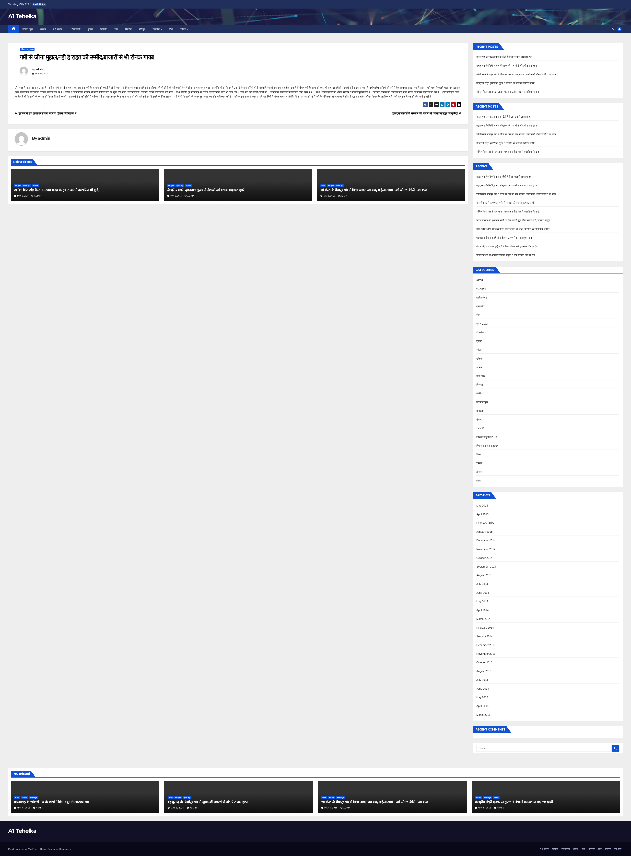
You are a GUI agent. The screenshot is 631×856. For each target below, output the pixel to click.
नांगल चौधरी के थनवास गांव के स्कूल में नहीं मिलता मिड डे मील (506, 255)
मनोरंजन (480, 410)
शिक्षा (171, 29)
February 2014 (485, 627)
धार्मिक (479, 367)
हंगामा (479, 472)
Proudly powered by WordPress (23, 849)
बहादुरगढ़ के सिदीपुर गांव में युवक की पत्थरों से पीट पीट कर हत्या (506, 65)
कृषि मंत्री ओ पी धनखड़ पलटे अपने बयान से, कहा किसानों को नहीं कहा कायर (513, 229)
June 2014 (482, 592)
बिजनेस (128, 29)
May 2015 (482, 505)
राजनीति (157, 29)
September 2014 (486, 566)
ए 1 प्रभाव (58, 29)
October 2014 (484, 558)
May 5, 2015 (24, 808)
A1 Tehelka (22, 16)
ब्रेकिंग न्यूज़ (28, 29)
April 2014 (482, 610)
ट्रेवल (479, 341)
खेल (116, 29)
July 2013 (482, 680)
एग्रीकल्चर (481, 297)
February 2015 (485, 523)
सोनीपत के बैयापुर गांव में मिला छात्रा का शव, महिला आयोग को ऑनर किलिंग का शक (373, 189)
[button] (613, 29)
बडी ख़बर (18, 185)
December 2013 (486, 645)
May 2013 (482, 697)
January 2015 (484, 531)
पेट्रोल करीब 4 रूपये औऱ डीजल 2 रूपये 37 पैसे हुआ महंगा (504, 237)
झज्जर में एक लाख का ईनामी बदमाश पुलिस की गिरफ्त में (47, 113)
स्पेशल (183, 29)
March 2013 (483, 714)
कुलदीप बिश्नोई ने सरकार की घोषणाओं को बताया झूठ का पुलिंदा (425, 113)
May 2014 (482, 601)
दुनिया (90, 29)
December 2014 (486, 540)
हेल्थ (478, 480)
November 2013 (486, 653)
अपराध (43, 29)
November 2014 (486, 549)
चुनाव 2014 (482, 323)
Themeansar (65, 849)
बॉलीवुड (142, 29)
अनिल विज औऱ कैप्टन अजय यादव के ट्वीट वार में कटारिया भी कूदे (56, 189)
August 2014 (483, 575)
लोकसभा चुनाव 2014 (487, 437)
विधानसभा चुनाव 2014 (487, 445)
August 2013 (483, 671)
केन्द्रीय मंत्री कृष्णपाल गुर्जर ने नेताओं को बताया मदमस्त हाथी (206, 189)
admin (39, 69)
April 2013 (482, 706)
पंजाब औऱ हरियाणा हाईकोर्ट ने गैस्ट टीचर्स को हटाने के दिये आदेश (507, 246)
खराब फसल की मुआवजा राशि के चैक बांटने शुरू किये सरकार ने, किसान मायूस (513, 220)
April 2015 (482, 514)
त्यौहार (479, 349)
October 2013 (484, 662)
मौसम (32, 49)
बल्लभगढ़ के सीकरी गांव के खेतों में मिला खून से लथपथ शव (504, 57)
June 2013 (482, 688)
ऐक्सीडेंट (103, 29)
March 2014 (483, 619)
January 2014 (484, 636)
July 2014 (482, 584)
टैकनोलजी (76, 29)
